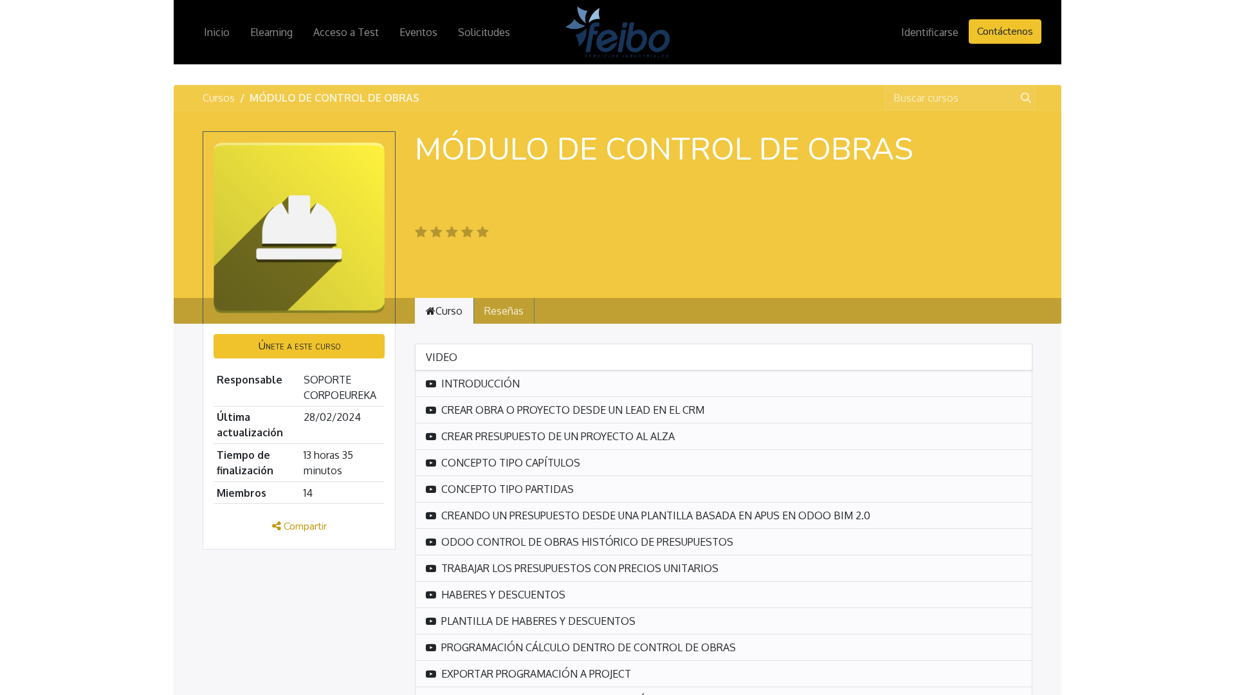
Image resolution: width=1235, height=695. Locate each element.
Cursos (219, 97)
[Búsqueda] (1023, 98)
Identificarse (929, 32)
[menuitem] (217, 32)
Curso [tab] (448, 310)
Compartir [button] (304, 526)
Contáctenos (1005, 31)
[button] (299, 346)
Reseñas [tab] (504, 310)
